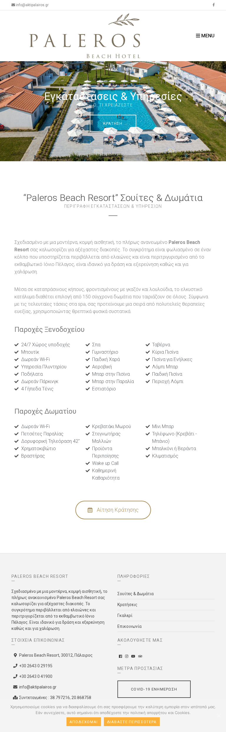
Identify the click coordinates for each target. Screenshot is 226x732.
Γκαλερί (124, 615)
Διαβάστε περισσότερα (132, 722)
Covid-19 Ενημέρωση (154, 689)
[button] (113, 510)
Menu (207, 36)
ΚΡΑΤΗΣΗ (112, 123)
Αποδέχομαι (83, 722)
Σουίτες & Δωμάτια (135, 593)
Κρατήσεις (127, 604)
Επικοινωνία (129, 626)
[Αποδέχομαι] (219, 716)
